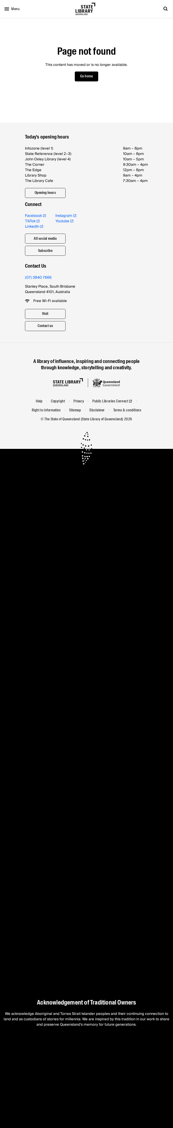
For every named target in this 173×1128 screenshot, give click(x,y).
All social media (45, 238)
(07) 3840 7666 (38, 277)
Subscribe (45, 250)
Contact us (45, 325)
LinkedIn (32, 226)
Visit (45, 313)
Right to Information (46, 410)
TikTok (30, 221)
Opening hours (45, 192)
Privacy (78, 401)
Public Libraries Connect (110, 401)
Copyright (58, 401)
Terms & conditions (127, 410)
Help (39, 401)
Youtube (62, 221)
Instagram (63, 215)
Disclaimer (97, 410)
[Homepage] (68, 382)
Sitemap (75, 410)
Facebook (33, 215)
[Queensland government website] (106, 382)
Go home (86, 76)
